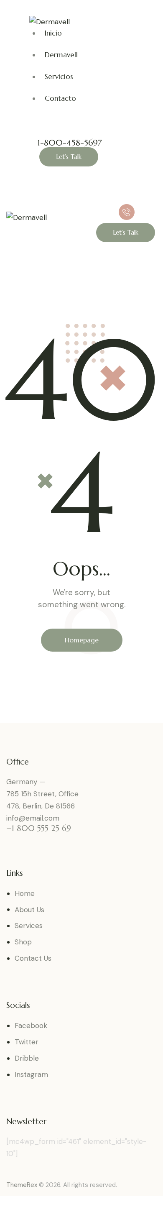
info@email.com (32, 818)
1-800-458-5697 (70, 143)
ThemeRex (21, 1185)
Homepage (82, 640)
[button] (100, 197)
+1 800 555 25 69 (38, 828)
